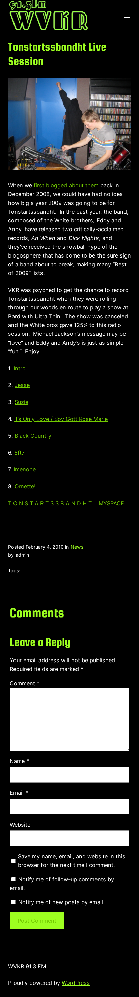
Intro (19, 368)
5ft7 (19, 452)
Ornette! (25, 486)
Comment (24, 683)
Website (20, 824)
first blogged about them (66, 185)
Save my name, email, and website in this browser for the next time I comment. (72, 860)
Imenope (24, 469)
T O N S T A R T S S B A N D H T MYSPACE (66, 503)
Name (19, 761)
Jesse (22, 385)
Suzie (21, 402)
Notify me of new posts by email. (61, 902)
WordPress (76, 982)
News (77, 547)
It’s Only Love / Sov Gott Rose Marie (61, 418)
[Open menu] (127, 16)
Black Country (33, 435)
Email (19, 792)
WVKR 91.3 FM (27, 966)
